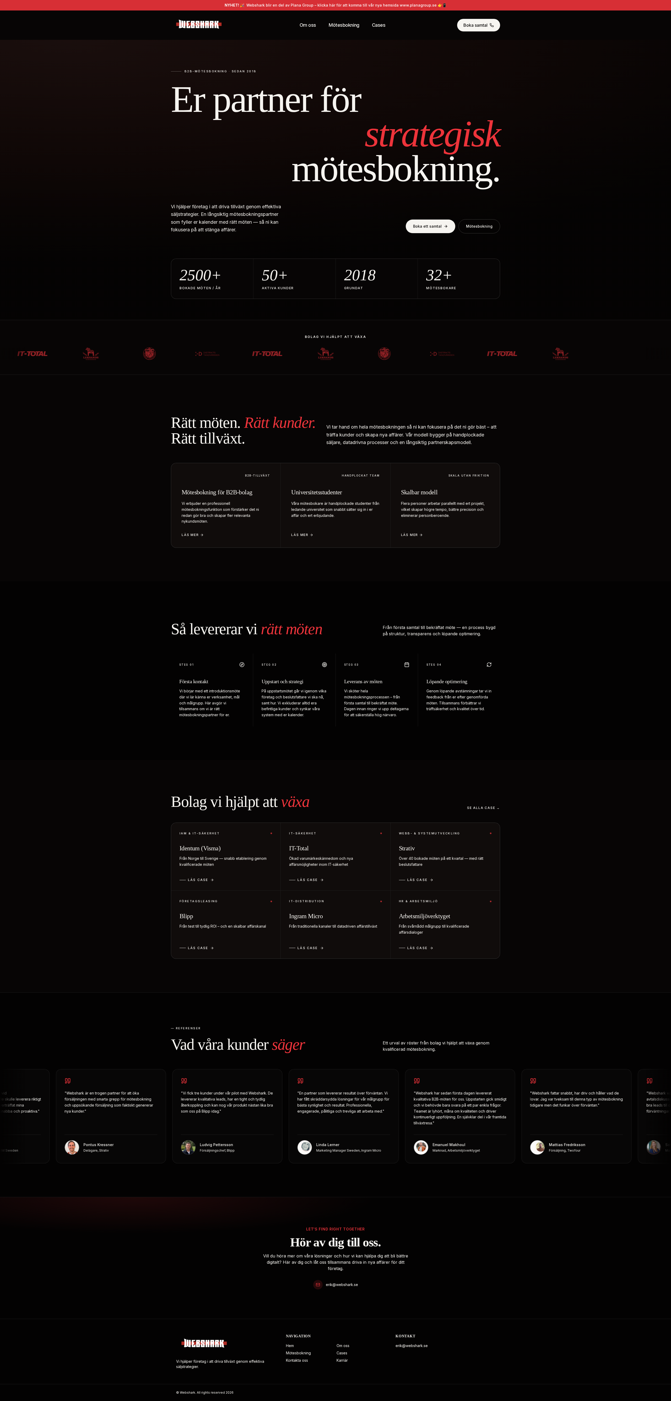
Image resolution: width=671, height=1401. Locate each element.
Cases (379, 25)
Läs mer (190, 535)
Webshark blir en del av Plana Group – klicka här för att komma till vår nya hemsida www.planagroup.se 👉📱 (336, 5)
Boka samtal (475, 25)
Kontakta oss (297, 1360)
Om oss (308, 25)
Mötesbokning (344, 25)
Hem (290, 1345)
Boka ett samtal (427, 226)
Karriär (342, 1360)
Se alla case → (483, 808)
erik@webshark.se (342, 1284)
